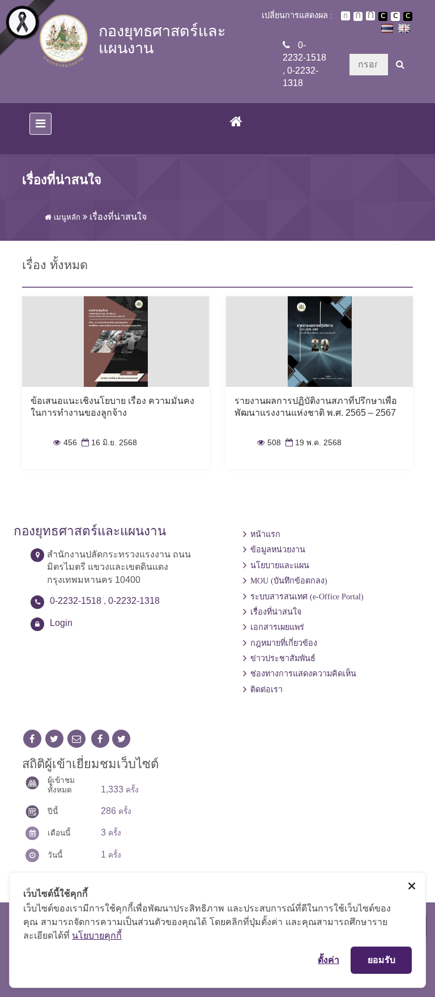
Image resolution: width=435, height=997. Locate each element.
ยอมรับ (381, 959)
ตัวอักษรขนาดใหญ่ (370, 15)
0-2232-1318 (134, 601)
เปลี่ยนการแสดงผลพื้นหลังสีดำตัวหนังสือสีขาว (382, 16)
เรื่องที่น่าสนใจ (275, 611)
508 (269, 442)
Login (61, 623)
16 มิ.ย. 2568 (108, 442)
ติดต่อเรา (266, 689)
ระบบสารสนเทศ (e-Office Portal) (307, 596)
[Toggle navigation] (40, 123)
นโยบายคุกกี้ (97, 935)
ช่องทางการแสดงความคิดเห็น (303, 673)
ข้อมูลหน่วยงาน (277, 549)
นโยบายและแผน (279, 565)
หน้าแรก (265, 534)
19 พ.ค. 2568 (312, 442)
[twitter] (54, 739)
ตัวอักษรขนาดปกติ (345, 15)
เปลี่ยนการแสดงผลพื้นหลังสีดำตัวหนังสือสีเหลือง (407, 16)
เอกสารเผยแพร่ (277, 627)
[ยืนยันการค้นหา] (400, 64)
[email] (76, 739)
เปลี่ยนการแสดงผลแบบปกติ (395, 16)
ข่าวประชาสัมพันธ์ (282, 658)
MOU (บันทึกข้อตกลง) (288, 580)
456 (65, 442)
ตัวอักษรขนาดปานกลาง (357, 16)
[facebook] (32, 739)
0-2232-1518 (75, 601)
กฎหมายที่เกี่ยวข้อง (283, 642)
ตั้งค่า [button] (328, 959)
